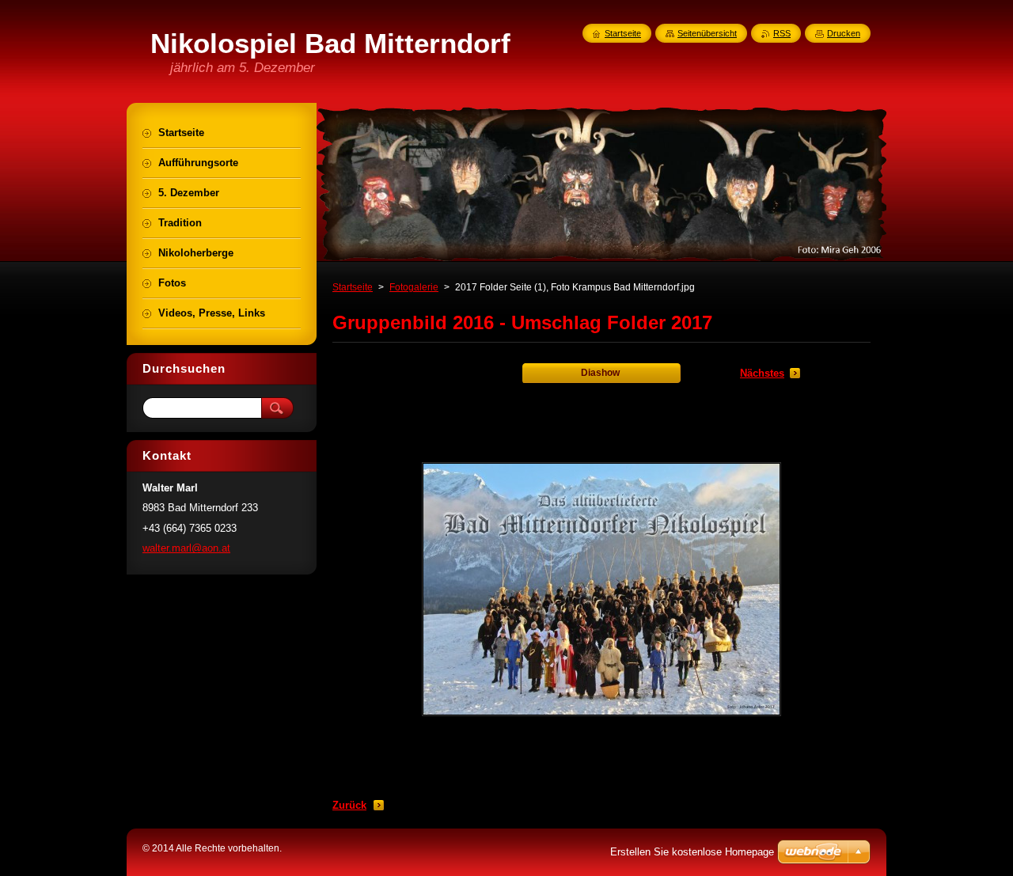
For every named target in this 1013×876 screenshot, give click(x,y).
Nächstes (762, 373)
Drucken (843, 33)
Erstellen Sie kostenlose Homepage (692, 852)
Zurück (349, 805)
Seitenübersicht (707, 33)
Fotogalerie (413, 287)
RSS (782, 33)
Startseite (352, 287)
